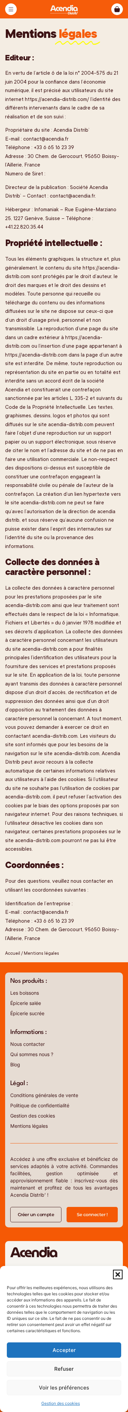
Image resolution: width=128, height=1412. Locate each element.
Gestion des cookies (60, 1403)
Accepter (64, 1350)
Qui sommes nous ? (31, 1054)
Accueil (12, 953)
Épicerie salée (25, 1003)
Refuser (64, 1369)
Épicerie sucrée (27, 1013)
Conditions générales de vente (44, 1095)
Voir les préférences (64, 1387)
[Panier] (117, 9)
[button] (117, 1274)
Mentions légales (29, 1126)
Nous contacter (27, 1044)
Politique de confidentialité (39, 1105)
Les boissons (24, 993)
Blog (15, 1064)
